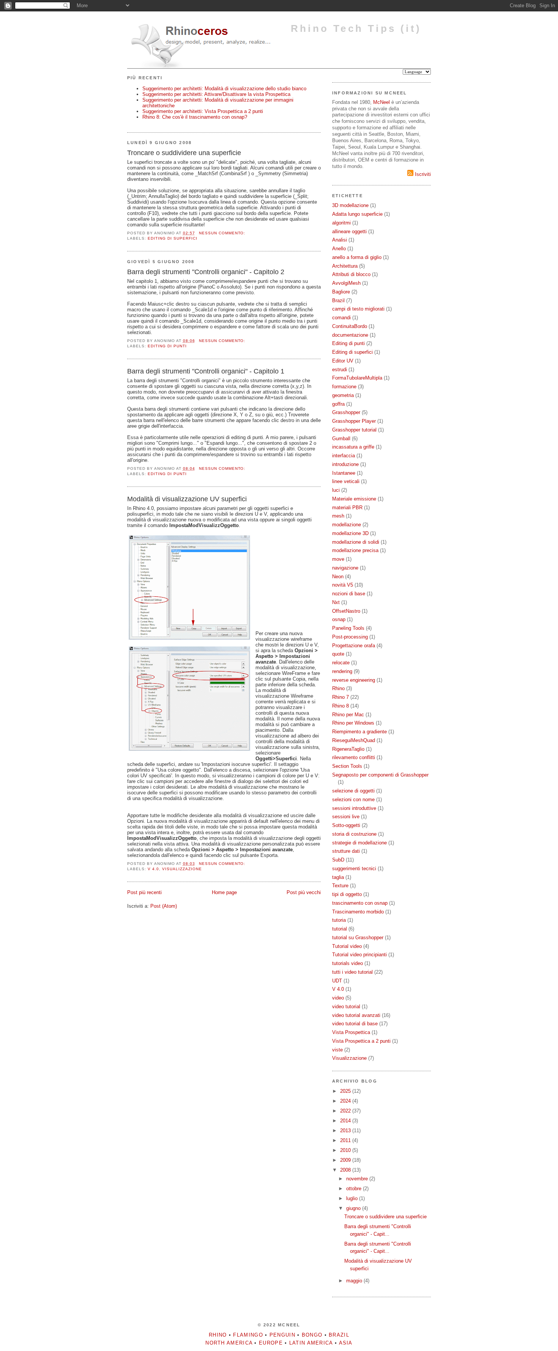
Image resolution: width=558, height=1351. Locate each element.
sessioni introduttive (354, 808)
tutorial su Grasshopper (357, 937)
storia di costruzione (354, 834)
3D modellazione (350, 205)
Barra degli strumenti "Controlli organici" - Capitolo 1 (205, 371)
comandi (341, 317)
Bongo (312, 1335)
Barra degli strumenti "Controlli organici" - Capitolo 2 (205, 272)
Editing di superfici (172, 238)
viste (337, 1050)
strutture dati (346, 851)
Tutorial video (347, 946)
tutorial (339, 929)
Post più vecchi (304, 892)
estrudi (339, 369)
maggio (355, 1281)
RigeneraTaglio (348, 749)
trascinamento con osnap (360, 903)
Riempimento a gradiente (359, 731)
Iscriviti (422, 174)
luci (336, 490)
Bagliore (341, 292)
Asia (346, 1343)
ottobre (354, 1188)
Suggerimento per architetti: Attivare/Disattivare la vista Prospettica (216, 94)
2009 (346, 1160)
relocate (341, 662)
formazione (344, 386)
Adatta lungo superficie (357, 214)
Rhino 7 (340, 697)
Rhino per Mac (348, 714)
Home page (224, 892)
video (338, 998)
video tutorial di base (355, 1023)
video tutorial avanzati (356, 1015)
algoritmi (341, 223)
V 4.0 (153, 869)
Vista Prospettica (351, 1032)
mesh (338, 516)
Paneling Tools (348, 628)
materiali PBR (347, 507)
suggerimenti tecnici (354, 868)
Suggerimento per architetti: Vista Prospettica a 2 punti (202, 111)
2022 (346, 1111)
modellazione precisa (355, 550)
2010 (346, 1150)
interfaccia (343, 455)
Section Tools (347, 766)
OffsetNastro (346, 611)
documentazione (350, 335)
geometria (343, 395)
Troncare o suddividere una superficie (184, 153)
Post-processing (350, 637)
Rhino (338, 688)
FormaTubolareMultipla (357, 378)
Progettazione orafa (353, 645)
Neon (338, 576)
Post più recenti (144, 892)
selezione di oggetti (353, 791)
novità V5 (342, 585)
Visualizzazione (182, 869)
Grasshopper (346, 412)
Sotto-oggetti (346, 825)
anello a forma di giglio (356, 257)
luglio (352, 1198)
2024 (346, 1101)
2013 (346, 1130)
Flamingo (248, 1335)
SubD (338, 860)
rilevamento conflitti (353, 757)
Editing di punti (167, 346)
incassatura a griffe (353, 447)
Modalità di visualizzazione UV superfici (187, 499)
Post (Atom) (163, 906)
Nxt (336, 602)
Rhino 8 (340, 706)
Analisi (339, 240)
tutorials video (347, 963)
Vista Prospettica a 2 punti (361, 1041)
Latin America (311, 1343)
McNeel (381, 102)
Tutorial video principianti (359, 954)
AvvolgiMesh (346, 283)
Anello (339, 248)
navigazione (345, 568)
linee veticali (345, 481)
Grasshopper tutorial (354, 430)
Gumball (341, 438)
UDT (337, 981)
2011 (346, 1140)
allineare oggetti (349, 231)
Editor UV (342, 361)
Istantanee (343, 473)
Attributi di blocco (351, 274)
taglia (338, 877)
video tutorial (346, 1006)
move (338, 559)
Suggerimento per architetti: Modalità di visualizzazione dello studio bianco (224, 88)
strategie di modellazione (359, 843)
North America (228, 1343)
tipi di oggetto (347, 894)
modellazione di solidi (355, 542)
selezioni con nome (353, 799)
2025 (346, 1091)
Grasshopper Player (354, 421)
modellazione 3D (350, 533)
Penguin (282, 1335)
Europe (271, 1343)
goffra (338, 404)
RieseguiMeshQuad (353, 740)
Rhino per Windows (353, 723)
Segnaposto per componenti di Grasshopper (380, 775)
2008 (346, 1170)
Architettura (345, 266)
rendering (342, 671)
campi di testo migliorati (358, 309)
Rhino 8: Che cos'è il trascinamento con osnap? (194, 117)
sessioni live (345, 816)
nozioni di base (348, 593)
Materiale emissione (354, 499)
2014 (346, 1120)
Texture (340, 885)
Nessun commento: (223, 233)
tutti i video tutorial (352, 972)
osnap (338, 619)
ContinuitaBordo (349, 326)
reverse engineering (353, 680)
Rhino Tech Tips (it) (356, 28)
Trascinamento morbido (358, 912)
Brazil (338, 300)
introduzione (345, 464)
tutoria (339, 920)
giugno (354, 1208)
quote (338, 654)
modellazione (346, 524)
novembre (357, 1179)
